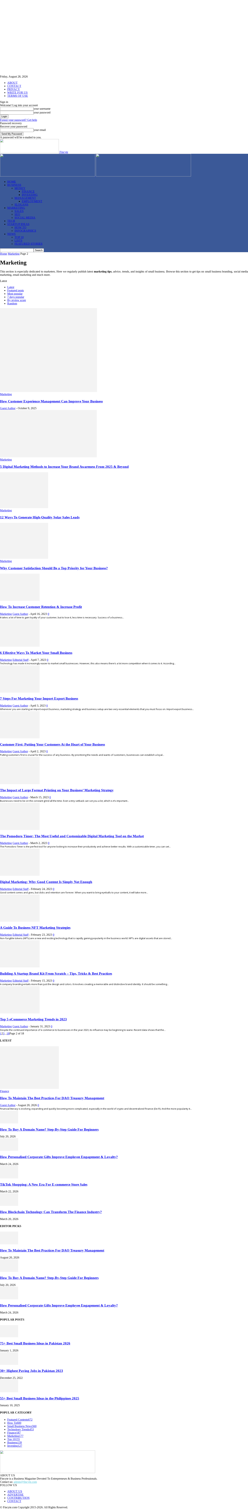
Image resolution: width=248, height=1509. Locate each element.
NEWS (11, 233)
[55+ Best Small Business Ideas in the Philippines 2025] (9, 1391)
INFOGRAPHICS (25, 230)
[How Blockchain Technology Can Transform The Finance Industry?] (9, 1204)
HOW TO (20, 227)
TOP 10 (19, 237)
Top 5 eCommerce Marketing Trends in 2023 (33, 1019)
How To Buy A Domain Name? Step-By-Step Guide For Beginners (49, 1129)
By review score (16, 300)
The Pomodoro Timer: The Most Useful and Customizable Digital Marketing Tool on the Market (72, 836)
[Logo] (48, 175)
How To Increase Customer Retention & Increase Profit (41, 607)
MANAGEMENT (25, 198)
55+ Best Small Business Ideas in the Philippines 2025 (39, 1398)
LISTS (18, 240)
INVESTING (30, 194)
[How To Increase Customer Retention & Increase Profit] (20, 599)
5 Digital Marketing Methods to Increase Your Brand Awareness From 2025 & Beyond (64, 467)
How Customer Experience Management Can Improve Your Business (51, 401)
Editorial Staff (21, 659)
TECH (11, 220)
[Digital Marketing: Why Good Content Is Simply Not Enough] (20, 874)
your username (42, 108)
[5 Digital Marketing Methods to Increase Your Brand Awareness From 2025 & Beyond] (48, 456)
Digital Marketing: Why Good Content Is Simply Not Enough (46, 882)
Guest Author (7, 408)
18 (8, 1033)
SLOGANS (21, 204)
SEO (17, 214)
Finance (4, 1091)
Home (3, 253)
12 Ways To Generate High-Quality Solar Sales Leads (40, 517)
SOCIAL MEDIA (25, 217)
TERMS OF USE (17, 95)
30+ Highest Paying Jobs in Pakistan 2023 (31, 1371)
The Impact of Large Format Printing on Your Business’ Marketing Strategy (57, 790)
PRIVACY (13, 89)
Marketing (14, 253)
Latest (10, 287)
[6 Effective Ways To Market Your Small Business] (20, 645)
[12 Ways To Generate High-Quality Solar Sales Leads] (24, 507)
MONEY (20, 188)
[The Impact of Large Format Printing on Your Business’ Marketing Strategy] (20, 783)
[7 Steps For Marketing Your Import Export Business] (20, 691)
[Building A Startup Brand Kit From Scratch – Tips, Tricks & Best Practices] (20, 966)
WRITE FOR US (17, 92)
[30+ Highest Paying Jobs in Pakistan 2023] (9, 1363)
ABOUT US (14, 1491)
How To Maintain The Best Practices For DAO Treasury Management (52, 1098)
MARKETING (16, 207)
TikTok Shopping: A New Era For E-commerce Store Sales (43, 1184)
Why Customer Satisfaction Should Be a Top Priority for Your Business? (54, 568)
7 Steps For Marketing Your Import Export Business (39, 698)
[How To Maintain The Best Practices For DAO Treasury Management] (29, 1087)
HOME (11, 181)
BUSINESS (14, 184)
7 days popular (15, 296)
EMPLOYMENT (32, 201)
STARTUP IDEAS (18, 224)
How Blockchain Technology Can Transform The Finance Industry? (51, 1212)
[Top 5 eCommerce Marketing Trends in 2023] (20, 1012)
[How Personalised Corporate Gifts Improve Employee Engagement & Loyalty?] (9, 1149)
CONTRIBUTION (18, 1497)
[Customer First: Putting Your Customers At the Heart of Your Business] (20, 737)
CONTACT (14, 86)
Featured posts (15, 290)
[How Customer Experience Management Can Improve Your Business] (48, 390)
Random (12, 303)
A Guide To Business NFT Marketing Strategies (35, 928)
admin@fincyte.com (25, 1481)
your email (40, 129)
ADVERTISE (15, 1494)
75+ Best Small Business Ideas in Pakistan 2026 (35, 1343)
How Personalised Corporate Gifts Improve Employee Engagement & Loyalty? (59, 1157)
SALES (19, 211)
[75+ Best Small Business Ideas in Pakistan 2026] (9, 1336)
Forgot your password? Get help (18, 119)
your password (42, 112)
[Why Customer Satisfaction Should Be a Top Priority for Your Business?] (24, 557)
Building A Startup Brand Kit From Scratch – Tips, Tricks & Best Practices (56, 973)
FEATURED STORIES (28, 243)
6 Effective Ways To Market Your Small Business (36, 653)
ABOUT (12, 82)
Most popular (15, 293)
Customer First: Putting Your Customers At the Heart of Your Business (52, 744)
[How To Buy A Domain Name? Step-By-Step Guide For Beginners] (9, 1122)
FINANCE (28, 191)
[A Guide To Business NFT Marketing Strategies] (20, 920)
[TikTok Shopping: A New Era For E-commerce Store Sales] (9, 1177)
